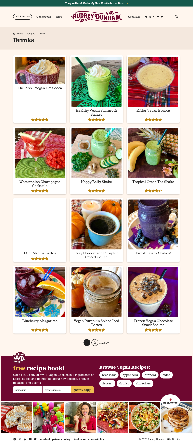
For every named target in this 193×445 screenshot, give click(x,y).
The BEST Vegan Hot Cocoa (40, 88)
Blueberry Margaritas (40, 321)
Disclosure (79, 439)
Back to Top (170, 402)
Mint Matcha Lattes (40, 253)
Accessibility (96, 439)
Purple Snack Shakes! (153, 253)
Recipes (31, 33)
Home (20, 33)
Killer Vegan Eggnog (153, 111)
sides (166, 375)
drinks (124, 384)
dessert (107, 384)
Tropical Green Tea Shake (153, 182)
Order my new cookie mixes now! (94, 3)
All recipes (143, 384)
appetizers (130, 375)
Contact (45, 439)
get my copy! (82, 390)
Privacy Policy (61, 439)
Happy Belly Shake (96, 182)
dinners (150, 375)
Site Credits (173, 439)
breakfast (109, 375)
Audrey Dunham (96, 16)
